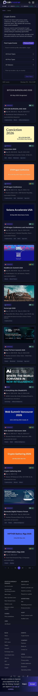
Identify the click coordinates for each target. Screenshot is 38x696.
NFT (6, 661)
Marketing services (26, 604)
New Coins (8, 594)
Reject (24, 684)
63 (22, 568)
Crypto (6, 667)
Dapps (6, 645)
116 (30, 568)
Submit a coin (8, 604)
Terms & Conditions (26, 657)
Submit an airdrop (26, 591)
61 (15, 568)
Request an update (26, 594)
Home (3, 10)
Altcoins (7, 658)
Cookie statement (26, 663)
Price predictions (9, 616)
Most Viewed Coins (10, 601)
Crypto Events (25, 635)
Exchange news (9, 651)
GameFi (7, 648)
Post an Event (28, 43)
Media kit (23, 646)
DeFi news (8, 642)
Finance (7, 639)
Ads (22, 601)
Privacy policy (25, 660)
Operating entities (26, 670)
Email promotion (25, 608)
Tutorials (7, 664)
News (6, 635)
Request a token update (9, 608)
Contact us (24, 649)
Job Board (7, 624)
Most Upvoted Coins (10, 597)
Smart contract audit (26, 615)
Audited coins (25, 618)
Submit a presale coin (27, 587)
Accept (32, 684)
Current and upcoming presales (10, 590)
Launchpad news (9, 655)
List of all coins (9, 586)
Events (9, 10)
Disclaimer (24, 666)
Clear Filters (29, 76)
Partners (23, 643)
